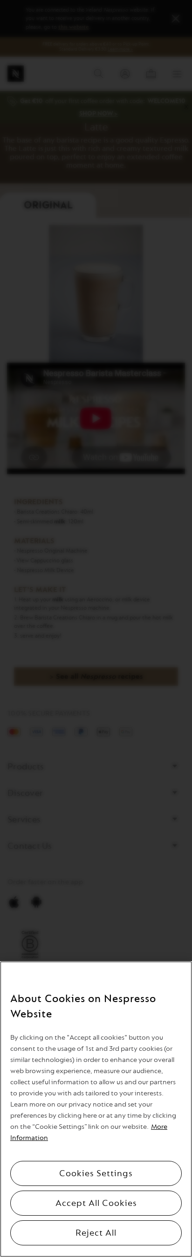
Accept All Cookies (96, 1203)
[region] (96, 1109)
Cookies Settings (96, 1173)
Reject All (96, 1232)
